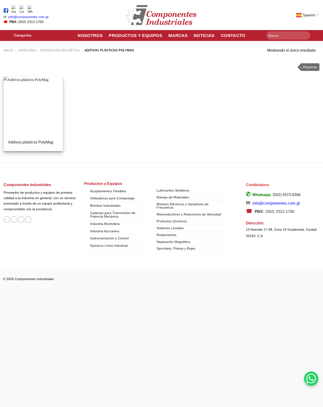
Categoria (27, 50)
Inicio (8, 50)
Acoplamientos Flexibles (108, 191)
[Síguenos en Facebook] (7, 219)
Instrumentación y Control (109, 238)
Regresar (308, 67)
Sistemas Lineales (170, 228)
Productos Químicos (172, 221)
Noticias (204, 35)
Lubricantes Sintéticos (173, 190)
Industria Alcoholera (105, 224)
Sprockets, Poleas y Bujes (176, 248)
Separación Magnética (60, 50)
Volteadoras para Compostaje (112, 198)
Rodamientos (166, 235)
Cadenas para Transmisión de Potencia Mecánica (112, 215)
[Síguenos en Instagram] (14, 219)
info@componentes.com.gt (28, 17)
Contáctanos (257, 185)
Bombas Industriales (105, 205)
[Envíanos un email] (21, 219)
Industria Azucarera (104, 231)
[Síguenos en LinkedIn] (28, 219)
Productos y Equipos (135, 35)
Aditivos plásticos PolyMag (30, 142)
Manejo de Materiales (173, 197)
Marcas (178, 35)
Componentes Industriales (27, 185)
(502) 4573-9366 (287, 195)
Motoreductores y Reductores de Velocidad (189, 214)
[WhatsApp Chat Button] (311, 378)
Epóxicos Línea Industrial (109, 245)
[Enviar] (306, 35)
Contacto (233, 35)
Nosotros (90, 35)
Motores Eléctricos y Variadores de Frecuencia (183, 205)
